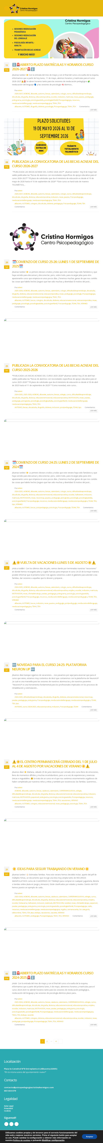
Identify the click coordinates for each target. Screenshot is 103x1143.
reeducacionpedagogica (42, 103)
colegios (34, 203)
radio (90, 906)
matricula (69, 97)
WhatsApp (16, 1124)
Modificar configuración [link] (53, 1140)
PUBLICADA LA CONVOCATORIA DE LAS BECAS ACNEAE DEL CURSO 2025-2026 (55, 367)
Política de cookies (21, 1140)
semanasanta (72, 909)
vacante (54, 913)
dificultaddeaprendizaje (81, 94)
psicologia (49, 106)
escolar (54, 97)
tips (79, 407)
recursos (75, 100)
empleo (71, 590)
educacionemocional (35, 294)
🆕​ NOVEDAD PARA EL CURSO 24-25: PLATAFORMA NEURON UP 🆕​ (49, 666)
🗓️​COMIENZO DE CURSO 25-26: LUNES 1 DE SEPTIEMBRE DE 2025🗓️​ (55, 263)
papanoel (35, 797)
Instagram (11, 1124)
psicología (26, 100)
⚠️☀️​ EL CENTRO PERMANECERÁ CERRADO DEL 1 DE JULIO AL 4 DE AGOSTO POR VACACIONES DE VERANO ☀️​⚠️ (54, 763)
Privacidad (8, 1108)
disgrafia (24, 97)
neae (76, 97)
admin (19, 90)
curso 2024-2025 (29, 707)
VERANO (84, 303)
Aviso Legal (8, 1106)
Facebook (6, 1124)
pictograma (16, 100)
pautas (81, 97)
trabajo (37, 913)
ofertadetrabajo (34, 593)
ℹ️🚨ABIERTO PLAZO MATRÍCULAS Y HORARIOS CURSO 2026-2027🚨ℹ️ (52, 66)
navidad (67, 903)
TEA (59, 103)
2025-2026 (19, 291)
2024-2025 (19, 394)
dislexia (32, 97)
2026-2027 (19, 94)
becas (47, 94)
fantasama (23, 903)
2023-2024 (19, 896)
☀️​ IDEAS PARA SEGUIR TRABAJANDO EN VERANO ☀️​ (50, 868)
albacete (34, 94)
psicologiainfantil (51, 100)
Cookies (7, 1110)
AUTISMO (26, 106)
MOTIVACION (73, 398)
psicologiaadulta (37, 100)
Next (60, 1041)
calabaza (45, 791)
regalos (64, 909)
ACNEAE (26, 94)
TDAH (55, 103)
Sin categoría (84, 909)
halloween (79, 495)
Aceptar (89, 1136)
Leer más (93, 110)
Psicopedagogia (65, 100)
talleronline (16, 913)
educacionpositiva (43, 97)
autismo (41, 94)
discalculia (16, 97)
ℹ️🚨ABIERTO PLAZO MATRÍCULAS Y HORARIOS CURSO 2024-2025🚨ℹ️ (52, 975)
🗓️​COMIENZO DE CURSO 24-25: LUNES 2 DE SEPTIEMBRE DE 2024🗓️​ (55, 464)
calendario (55, 94)
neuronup (40, 498)
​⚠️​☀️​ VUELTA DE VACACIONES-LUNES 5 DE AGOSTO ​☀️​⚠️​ (53, 562)
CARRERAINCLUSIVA (67, 791)
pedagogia (89, 97)
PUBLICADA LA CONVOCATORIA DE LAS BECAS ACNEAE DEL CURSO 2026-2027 (55, 163)
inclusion (61, 97)
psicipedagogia (66, 407)
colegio (63, 94)
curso (69, 94)
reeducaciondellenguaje (22, 103)
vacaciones (66, 800)
